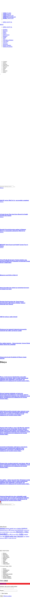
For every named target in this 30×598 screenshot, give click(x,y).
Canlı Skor (5, 575)
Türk (24, 536)
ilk (12, 534)
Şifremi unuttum (7, 596)
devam (7, 532)
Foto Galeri (6, 555)
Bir (10, 530)
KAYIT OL (3, 583)
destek (3, 532)
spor (15, 536)
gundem (4, 534)
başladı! (11, 528)
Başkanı (7, 528)
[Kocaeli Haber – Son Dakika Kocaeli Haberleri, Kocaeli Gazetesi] (11, 10)
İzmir (15, 538)
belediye (19, 528)
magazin (26, 534)
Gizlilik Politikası (7, 578)
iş (18, 534)
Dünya (1, 187)
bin (8, 530)
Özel (13, 538)
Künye (4, 568)
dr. (9, 532)
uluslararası (2, 538)
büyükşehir (20, 530)
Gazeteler (5, 571)
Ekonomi (19, 532)
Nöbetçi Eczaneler (7, 574)
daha (1, 532)
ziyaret (10, 538)
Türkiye (27, 536)
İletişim (5, 572)
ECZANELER (9, 17)
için (17, 534)
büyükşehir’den (26, 530)
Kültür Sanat (6, 557)
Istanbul (14, 534)
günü (9, 534)
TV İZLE (7, 13)
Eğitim (27, 532)
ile (10, 534)
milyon (1, 536)
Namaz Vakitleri (7, 576)
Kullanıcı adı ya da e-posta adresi (8, 586)
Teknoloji (20, 536)
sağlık (11, 536)
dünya (11, 532)
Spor (4, 561)
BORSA (7, 14)
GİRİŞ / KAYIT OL (7, 22)
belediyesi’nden (3, 530)
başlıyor (15, 528)
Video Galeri (6, 563)
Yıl (7, 538)
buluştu (12, 530)
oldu (4, 536)
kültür (21, 534)
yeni (5, 538)
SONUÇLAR (8, 15)
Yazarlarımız (6, 570)
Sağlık (4, 559)
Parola (1, 590)
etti (23, 532)
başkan (2, 528)
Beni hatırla (4, 593)
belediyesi (24, 528)
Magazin (5, 558)
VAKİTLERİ (8, 18)
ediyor (14, 532)
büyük (16, 530)
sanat (7, 536)
